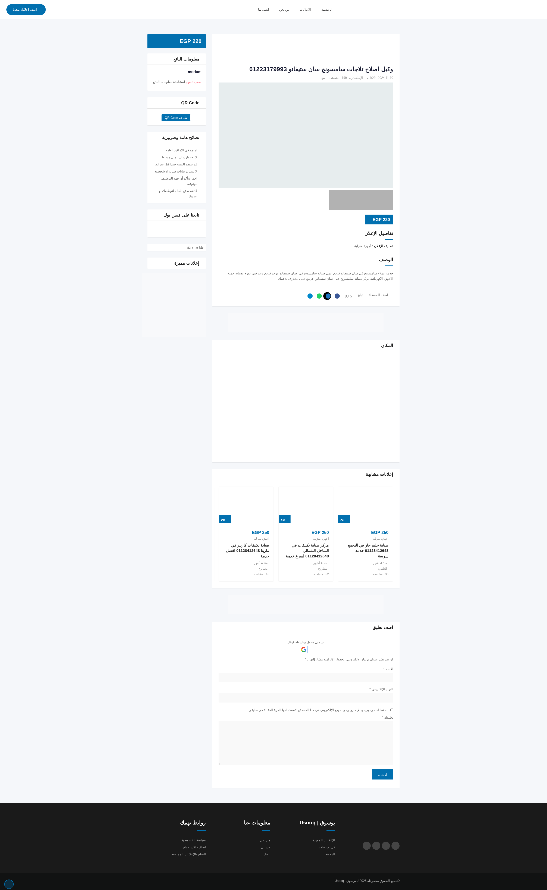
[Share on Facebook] (336, 296)
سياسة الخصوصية (193, 840)
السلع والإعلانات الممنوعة (188, 854)
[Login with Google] (303, 649)
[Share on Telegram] (309, 296)
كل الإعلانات (327, 847)
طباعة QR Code (176, 117)
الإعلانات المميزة (323, 840)
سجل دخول (193, 82)
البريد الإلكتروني (381, 689)
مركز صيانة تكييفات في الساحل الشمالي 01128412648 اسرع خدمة (307, 550)
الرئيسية (326, 9)
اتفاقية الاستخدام (194, 847)
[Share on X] (327, 296)
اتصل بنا (263, 9)
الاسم (388, 669)
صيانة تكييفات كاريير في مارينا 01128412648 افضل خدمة (247, 550)
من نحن (284, 9)
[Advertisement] (306, 50)
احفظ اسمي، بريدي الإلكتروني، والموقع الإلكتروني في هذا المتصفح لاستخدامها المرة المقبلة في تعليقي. (317, 710)
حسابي (265, 847)
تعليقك (387, 717)
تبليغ (360, 295)
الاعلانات (305, 9)
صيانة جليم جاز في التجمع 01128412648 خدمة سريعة (368, 550)
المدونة (330, 854)
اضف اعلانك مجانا (25, 9)
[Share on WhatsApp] (318, 296)
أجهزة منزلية (380, 538)
